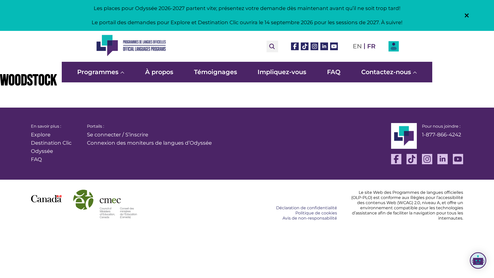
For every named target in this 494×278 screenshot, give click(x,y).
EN (357, 46)
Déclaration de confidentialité (306, 207)
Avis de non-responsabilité (310, 218)
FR (371, 46)
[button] (467, 15)
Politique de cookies (316, 213)
